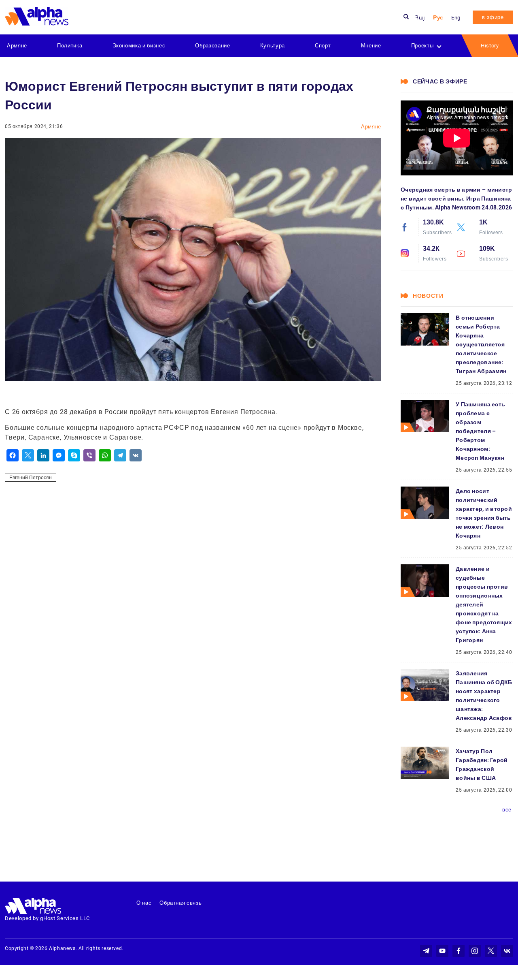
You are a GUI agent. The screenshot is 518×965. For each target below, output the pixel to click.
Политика (69, 46)
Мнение (371, 46)
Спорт (323, 46)
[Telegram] (120, 455)
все (507, 810)
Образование (212, 46)
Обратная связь (180, 903)
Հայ (420, 18)
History (490, 46)
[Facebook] (12, 455)
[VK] (135, 455)
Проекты (422, 46)
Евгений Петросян (30, 477)
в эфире (493, 17)
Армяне (17, 46)
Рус (438, 18)
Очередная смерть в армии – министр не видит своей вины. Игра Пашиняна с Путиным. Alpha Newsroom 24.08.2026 (456, 198)
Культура (272, 46)
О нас (143, 903)
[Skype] (74, 455)
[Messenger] (58, 455)
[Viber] (89, 455)
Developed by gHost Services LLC (47, 918)
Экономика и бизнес (139, 46)
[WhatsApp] (105, 455)
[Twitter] (28, 455)
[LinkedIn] (43, 455)
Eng (456, 18)
